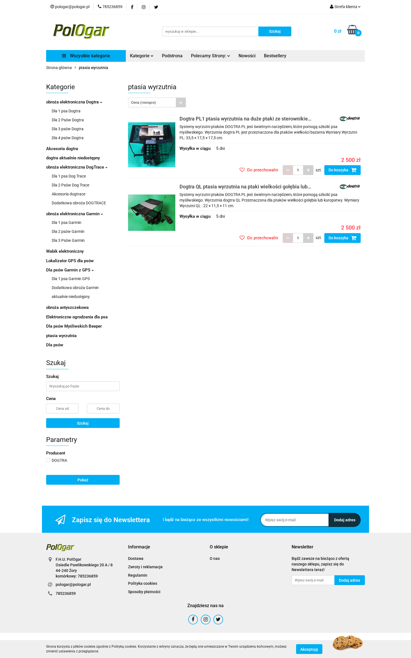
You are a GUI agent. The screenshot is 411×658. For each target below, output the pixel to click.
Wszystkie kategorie (89, 55)
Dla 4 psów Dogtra (68, 138)
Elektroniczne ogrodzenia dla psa (77, 316)
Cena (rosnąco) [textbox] (143, 102)
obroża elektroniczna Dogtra (73, 102)
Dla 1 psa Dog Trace (69, 176)
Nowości (247, 55)
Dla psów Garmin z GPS (68, 270)
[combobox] (157, 102)
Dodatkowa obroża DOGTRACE (79, 203)
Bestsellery (275, 55)
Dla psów (54, 344)
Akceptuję (309, 649)
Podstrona (172, 55)
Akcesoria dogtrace (68, 194)
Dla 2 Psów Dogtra (68, 120)
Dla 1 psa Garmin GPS (71, 278)
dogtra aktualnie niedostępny (73, 157)
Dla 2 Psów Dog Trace (70, 185)
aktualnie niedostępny (71, 296)
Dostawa (135, 558)
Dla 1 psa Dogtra (66, 111)
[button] (139, 547)
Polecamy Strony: (209, 55)
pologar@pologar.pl (73, 584)
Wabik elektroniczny (65, 251)
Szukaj (83, 423)
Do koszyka (339, 170)
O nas (215, 558)
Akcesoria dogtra (62, 148)
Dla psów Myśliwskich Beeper (74, 326)
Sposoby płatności (144, 592)
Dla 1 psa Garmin (66, 222)
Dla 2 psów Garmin (68, 231)
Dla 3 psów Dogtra (68, 129)
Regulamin (137, 575)
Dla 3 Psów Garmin (68, 240)
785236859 (66, 593)
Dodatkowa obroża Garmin (75, 287)
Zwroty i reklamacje (145, 567)
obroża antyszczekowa (67, 307)
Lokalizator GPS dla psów (70, 260)
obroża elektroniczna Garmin (73, 213)
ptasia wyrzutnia (61, 335)
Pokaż (82, 480)
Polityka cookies (142, 583)
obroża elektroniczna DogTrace (75, 167)
